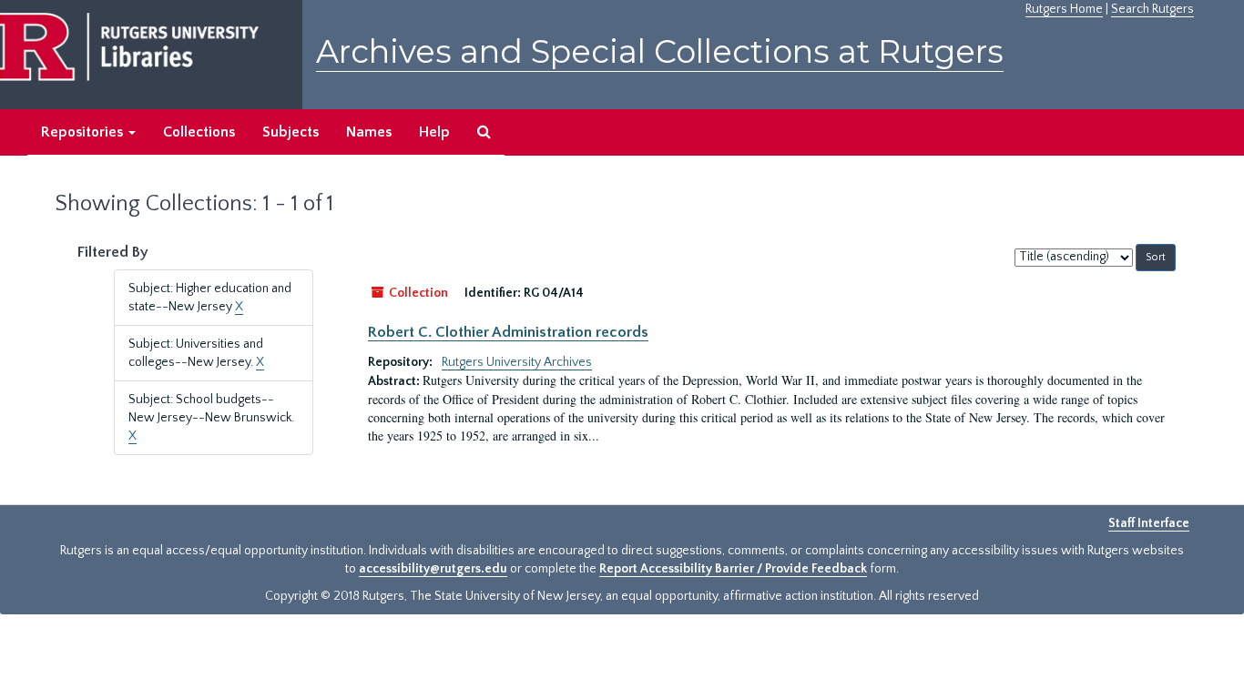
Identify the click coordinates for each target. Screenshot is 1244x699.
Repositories (84, 132)
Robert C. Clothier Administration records (508, 332)
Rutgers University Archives (517, 362)
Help (434, 132)
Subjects (290, 132)
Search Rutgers (1152, 9)
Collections (199, 132)
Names (369, 132)
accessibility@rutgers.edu (433, 569)
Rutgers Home (1064, 9)
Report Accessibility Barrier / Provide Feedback (733, 569)
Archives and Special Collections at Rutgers (660, 51)
